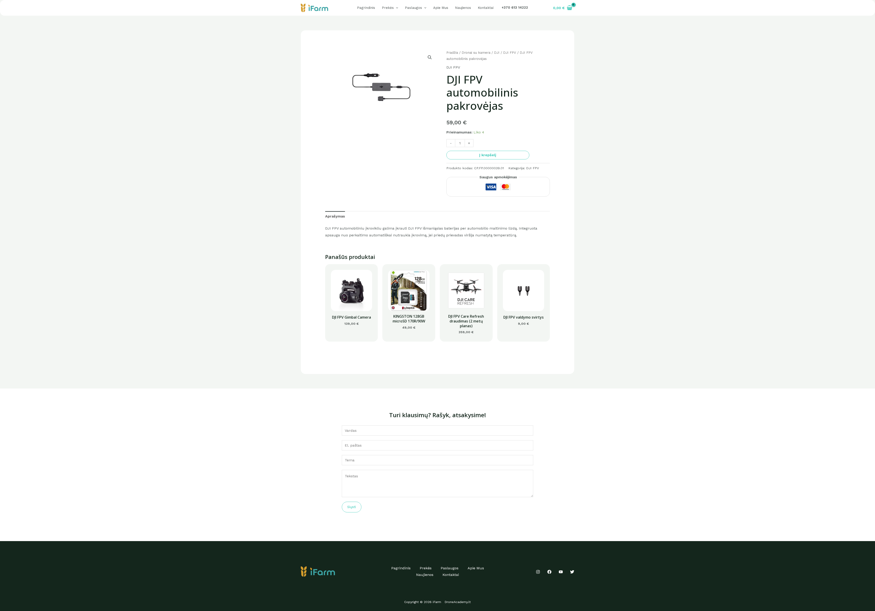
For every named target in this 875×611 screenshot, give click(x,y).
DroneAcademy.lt (458, 602)
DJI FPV (509, 53)
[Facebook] (549, 572)
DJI (496, 53)
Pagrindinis (366, 8)
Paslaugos (413, 8)
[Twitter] (572, 572)
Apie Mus (440, 8)
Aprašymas (335, 216)
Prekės (388, 8)
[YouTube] (561, 572)
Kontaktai (486, 8)
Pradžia (452, 53)
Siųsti (351, 507)
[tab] (335, 216)
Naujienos (463, 8)
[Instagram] (538, 572)
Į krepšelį (487, 155)
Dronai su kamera (476, 53)
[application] (396, 7)
